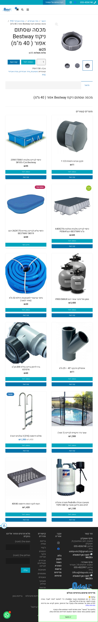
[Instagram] (71, 2)
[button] (3, 526)
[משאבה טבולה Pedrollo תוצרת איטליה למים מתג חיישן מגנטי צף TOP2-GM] (72, 478)
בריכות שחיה (43, 543)
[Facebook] (75, 2)
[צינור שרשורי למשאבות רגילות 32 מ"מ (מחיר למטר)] (25, 273)
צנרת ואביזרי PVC (17, 21)
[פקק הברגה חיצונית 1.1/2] (72, 135)
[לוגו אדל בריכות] (7, 9)
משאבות (34, 71)
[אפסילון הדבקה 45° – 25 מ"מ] (72, 343)
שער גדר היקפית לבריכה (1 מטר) (72, 432)
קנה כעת (13, 62)
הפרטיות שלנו (90, 605)
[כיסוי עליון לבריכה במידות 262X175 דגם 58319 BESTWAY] (25, 204)
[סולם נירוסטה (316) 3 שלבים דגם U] (25, 412)
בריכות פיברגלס (32, 596)
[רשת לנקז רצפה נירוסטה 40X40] (25, 478)
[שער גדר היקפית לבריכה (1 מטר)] (72, 408)
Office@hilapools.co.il (82, 572)
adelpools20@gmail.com (81, 551)
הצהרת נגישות (58, 567)
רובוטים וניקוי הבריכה (42, 554)
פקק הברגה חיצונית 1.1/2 (72, 161)
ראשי (43, 21)
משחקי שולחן (42, 583)
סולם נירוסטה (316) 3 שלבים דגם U (26, 436)
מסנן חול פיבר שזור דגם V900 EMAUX (72, 299)
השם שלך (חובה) (22, 541)
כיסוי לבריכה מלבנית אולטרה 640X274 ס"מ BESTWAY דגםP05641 (72, 230)
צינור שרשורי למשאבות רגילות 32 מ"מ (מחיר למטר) (26, 299)
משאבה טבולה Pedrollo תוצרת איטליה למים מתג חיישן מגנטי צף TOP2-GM (72, 504)
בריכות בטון (17, 596)
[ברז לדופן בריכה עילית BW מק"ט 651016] (25, 343)
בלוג (59, 555)
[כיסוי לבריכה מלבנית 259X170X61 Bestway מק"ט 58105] (25, 135)
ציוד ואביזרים (33, 21)
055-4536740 (80, 546)
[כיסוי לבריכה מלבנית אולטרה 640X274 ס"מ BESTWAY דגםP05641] (72, 204)
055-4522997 (80, 567)
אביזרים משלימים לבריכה (42, 563)
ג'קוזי (43, 547)
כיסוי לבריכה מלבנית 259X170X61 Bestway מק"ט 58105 (26, 161)
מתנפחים (42, 573)
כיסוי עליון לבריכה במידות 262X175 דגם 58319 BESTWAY (25, 232)
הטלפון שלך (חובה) (21, 555)
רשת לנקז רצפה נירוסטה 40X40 (26, 503)
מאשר (68, 617)
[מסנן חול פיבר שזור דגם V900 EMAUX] (72, 273)
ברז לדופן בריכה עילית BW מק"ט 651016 (26, 368)
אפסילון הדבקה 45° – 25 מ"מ (72, 368)
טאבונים (42, 577)
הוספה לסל (28, 62)
